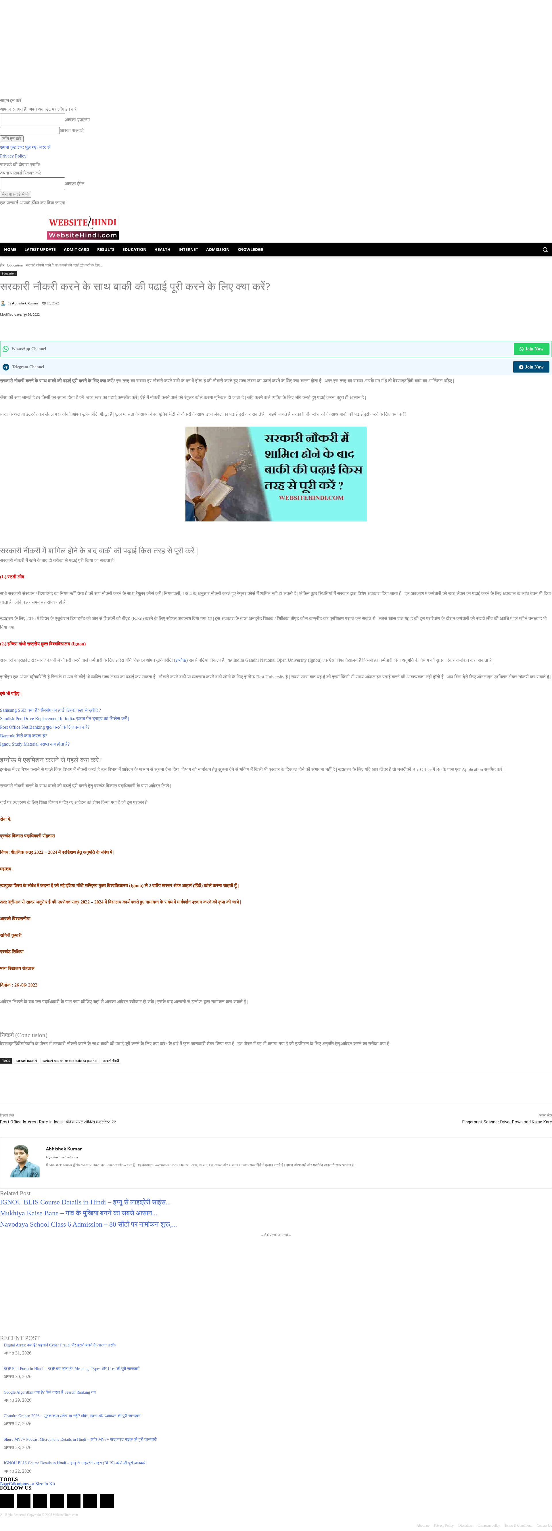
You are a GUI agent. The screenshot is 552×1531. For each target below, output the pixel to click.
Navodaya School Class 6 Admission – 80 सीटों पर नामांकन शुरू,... (88, 1224)
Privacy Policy (13, 156)
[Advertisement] (275, 1279)
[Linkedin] (68, 1174)
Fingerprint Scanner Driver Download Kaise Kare (507, 1122)
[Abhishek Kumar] (3, 303)
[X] (69, 326)
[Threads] (107, 1501)
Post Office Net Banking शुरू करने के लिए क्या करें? (44, 727)
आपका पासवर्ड (72, 130)
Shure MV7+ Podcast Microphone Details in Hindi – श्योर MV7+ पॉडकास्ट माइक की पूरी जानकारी (80, 1439)
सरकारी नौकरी (111, 1060)
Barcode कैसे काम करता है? (23, 735)
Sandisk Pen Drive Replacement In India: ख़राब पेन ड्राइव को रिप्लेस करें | (64, 718)
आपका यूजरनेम (77, 119)
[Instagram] (58, 1174)
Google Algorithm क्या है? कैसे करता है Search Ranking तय (50, 1392)
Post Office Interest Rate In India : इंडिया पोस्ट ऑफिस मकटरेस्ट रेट (58, 1122)
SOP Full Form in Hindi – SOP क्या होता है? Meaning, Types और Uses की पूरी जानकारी (71, 1369)
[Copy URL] (82, 326)
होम (2, 265)
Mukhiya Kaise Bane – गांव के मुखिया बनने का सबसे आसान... (78, 1213)
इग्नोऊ (180, 660)
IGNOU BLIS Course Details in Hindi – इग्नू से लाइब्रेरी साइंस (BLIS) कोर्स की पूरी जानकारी (75, 1463)
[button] (545, 249)
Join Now (534, 348)
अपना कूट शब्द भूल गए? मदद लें (25, 147)
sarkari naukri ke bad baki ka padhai (70, 1060)
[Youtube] (98, 1174)
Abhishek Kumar (25, 303)
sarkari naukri (26, 1060)
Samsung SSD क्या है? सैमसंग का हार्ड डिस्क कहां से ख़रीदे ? (50, 710)
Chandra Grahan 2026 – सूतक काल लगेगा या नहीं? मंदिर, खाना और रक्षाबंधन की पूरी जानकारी (72, 1416)
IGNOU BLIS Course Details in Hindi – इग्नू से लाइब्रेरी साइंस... (85, 1202)
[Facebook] (56, 326)
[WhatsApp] (43, 326)
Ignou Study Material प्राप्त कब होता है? (35, 744)
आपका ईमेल (75, 183)
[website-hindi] (83, 227)
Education (15, 265)
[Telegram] (40, 1501)
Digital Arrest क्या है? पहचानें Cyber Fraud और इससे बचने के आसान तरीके (60, 1345)
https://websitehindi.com (62, 1157)
